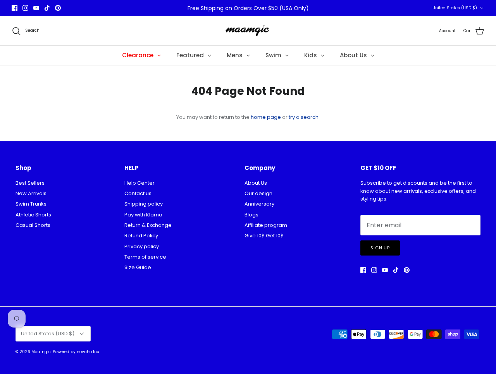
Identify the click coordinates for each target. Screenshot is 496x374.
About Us (256, 183)
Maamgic (41, 352)
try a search (304, 117)
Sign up (380, 248)
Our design (258, 193)
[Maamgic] (248, 31)
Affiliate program (266, 225)
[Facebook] (14, 8)
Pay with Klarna (143, 214)
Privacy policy (141, 246)
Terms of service (145, 257)
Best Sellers (30, 183)
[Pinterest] (58, 8)
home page (266, 117)
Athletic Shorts (33, 214)
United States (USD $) (454, 8)
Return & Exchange (148, 225)
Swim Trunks (31, 204)
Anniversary (259, 204)
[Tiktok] (47, 8)
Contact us (138, 193)
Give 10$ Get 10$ (264, 235)
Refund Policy (141, 235)
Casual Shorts (33, 225)
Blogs (251, 214)
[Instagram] (25, 8)
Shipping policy (143, 204)
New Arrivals (31, 193)
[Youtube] (36, 8)
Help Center (139, 183)
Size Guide (137, 267)
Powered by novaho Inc (76, 352)
